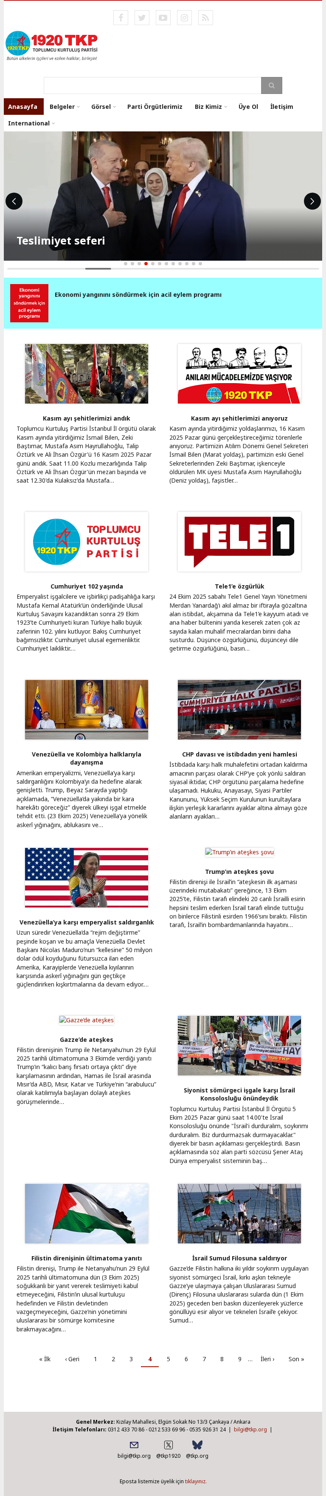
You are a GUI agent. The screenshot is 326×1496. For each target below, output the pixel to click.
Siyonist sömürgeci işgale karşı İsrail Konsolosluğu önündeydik (239, 1094)
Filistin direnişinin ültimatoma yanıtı (86, 1258)
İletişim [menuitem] (281, 106)
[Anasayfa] (52, 45)
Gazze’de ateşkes (86, 1039)
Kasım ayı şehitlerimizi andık (86, 418)
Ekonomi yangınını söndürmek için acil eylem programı (138, 294)
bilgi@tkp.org (250, 1429)
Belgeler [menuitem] (62, 106)
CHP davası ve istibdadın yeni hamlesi (239, 754)
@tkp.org (197, 1455)
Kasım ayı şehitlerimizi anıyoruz (239, 418)
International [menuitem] (29, 123)
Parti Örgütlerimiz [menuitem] (155, 106)
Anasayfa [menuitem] (22, 106)
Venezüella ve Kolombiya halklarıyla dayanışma (86, 758)
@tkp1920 (168, 1455)
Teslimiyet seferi (61, 240)
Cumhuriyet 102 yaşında (87, 586)
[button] (125, 263)
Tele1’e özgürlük (239, 586)
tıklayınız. (196, 1481)
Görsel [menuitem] (101, 106)
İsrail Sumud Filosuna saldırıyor (239, 1258)
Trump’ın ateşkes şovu (239, 871)
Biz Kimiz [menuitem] (208, 106)
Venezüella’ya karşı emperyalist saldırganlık (87, 922)
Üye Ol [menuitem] (248, 106)
